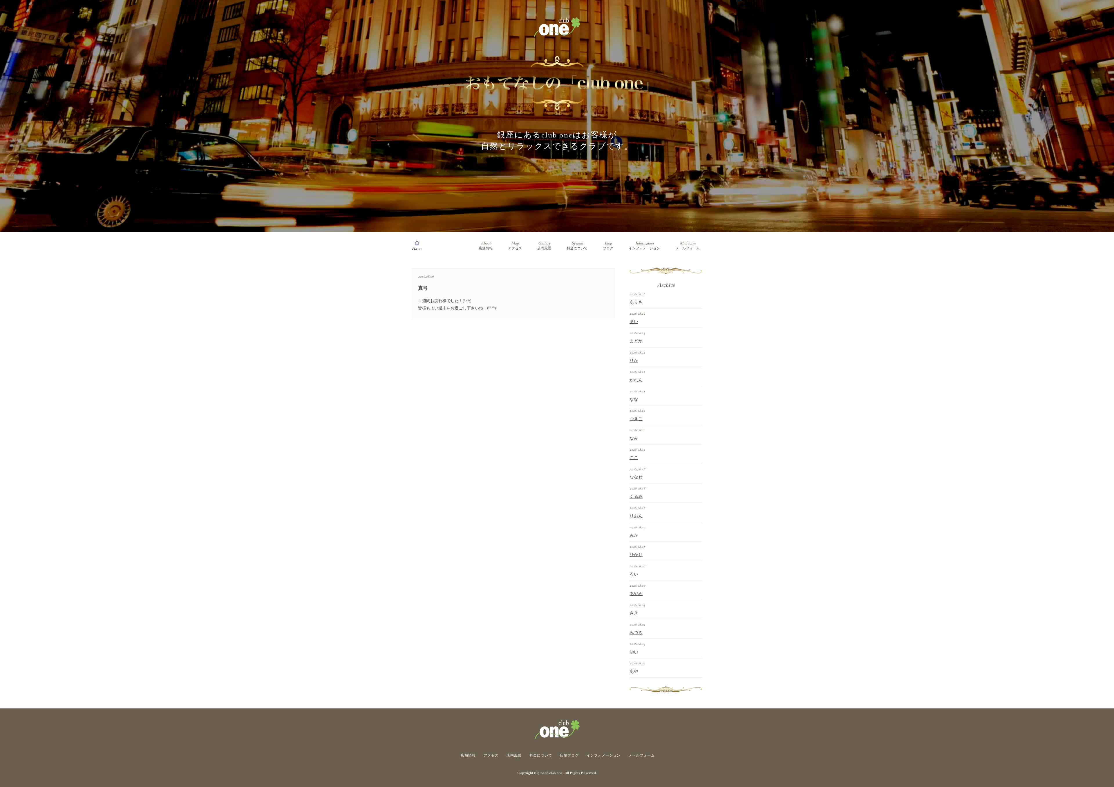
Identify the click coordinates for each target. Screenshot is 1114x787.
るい (634, 574)
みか (634, 535)
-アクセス (490, 755)
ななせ (636, 477)
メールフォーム (687, 246)
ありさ (636, 302)
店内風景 (544, 246)
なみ (634, 438)
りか (634, 361)
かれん (636, 380)
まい (634, 322)
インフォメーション (644, 246)
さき (634, 613)
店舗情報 (486, 246)
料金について (577, 246)
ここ (634, 458)
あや (634, 671)
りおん (636, 516)
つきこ (636, 419)
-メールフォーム (641, 755)
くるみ (636, 497)
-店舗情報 (468, 755)
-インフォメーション (603, 755)
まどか (636, 341)
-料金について (540, 755)
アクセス (515, 246)
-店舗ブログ (569, 755)
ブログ (608, 246)
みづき (636, 633)
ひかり (636, 555)
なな (634, 399)
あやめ (636, 594)
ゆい (634, 652)
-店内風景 (513, 755)
